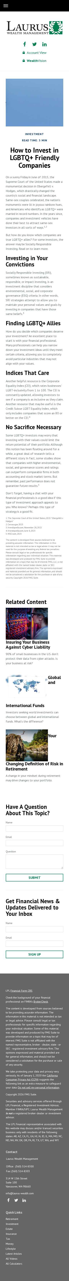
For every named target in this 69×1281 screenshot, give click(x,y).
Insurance (11, 1234)
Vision (36, 60)
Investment (12, 1224)
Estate (9, 1229)
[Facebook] (8, 1200)
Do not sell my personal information (38, 1087)
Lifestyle (11, 1248)
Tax (8, 1239)
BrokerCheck (41, 1001)
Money (10, 1243)
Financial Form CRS (21, 990)
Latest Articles (14, 1253)
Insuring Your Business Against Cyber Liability (28, 644)
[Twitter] (16, 1200)
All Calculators (14, 1263)
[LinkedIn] (24, 1200)
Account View (36, 52)
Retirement (12, 1219)
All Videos (11, 1258)
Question (11, 851)
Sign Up (34, 954)
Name (9, 822)
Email (9, 837)
